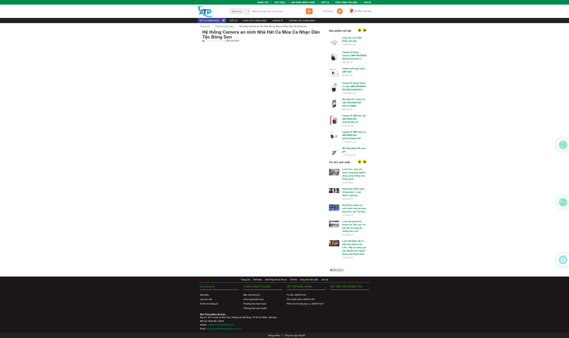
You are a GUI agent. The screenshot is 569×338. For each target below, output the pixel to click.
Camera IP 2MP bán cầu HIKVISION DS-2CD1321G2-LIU (354, 119)
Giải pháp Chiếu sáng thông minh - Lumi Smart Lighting (353, 192)
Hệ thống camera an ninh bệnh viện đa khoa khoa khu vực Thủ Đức (354, 208)
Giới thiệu (279, 2)
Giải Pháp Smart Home (303, 2)
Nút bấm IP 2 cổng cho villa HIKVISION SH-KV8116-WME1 (353, 102)
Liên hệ (367, 2)
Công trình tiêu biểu (346, 2)
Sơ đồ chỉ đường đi (209, 303)
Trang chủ (262, 2)
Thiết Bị (325, 2)
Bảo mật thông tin (251, 294)
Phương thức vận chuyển (255, 308)
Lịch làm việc (206, 299)
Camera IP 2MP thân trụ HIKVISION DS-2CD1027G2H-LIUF (354, 135)
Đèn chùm (338, 270)
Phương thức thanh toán (254, 303)
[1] (309, 11)
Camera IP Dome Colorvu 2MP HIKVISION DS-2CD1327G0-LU (354, 55)
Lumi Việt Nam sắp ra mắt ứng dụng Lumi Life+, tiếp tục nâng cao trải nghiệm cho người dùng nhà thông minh (354, 247)
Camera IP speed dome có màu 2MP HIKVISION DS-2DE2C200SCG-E (354, 86)
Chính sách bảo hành (253, 299)
